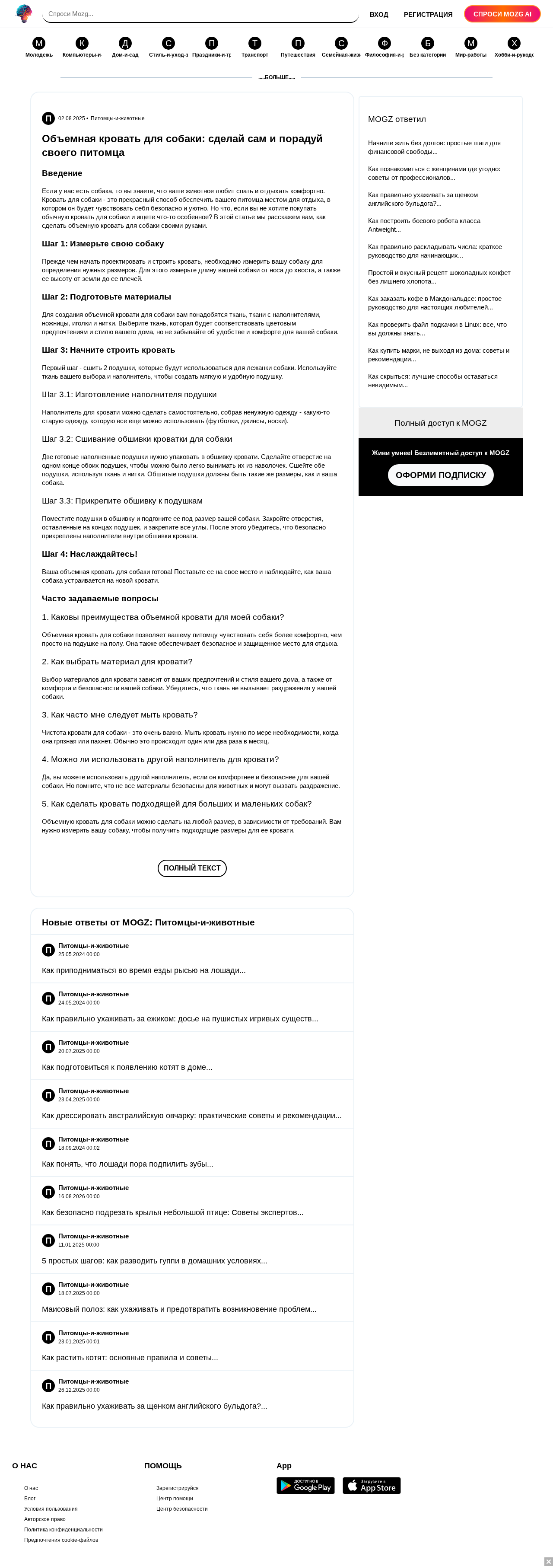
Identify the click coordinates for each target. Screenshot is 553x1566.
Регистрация (428, 14)
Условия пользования (51, 1509)
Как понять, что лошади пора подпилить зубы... (127, 1164)
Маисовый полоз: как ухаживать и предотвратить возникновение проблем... (179, 1309)
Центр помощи (174, 1499)
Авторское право (45, 1519)
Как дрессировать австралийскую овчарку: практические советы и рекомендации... (192, 1115)
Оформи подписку (441, 475)
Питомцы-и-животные (118, 118)
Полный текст (192, 868)
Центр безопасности (182, 1509)
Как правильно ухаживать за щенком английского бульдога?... (154, 1406)
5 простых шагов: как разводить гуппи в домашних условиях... (154, 1261)
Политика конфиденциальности (63, 1530)
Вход (379, 14)
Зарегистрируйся (177, 1488)
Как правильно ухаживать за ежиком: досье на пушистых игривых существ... (180, 1018)
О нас (31, 1488)
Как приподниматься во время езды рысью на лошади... (144, 970)
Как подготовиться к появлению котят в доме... (127, 1067)
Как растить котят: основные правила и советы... (130, 1357)
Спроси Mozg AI (502, 14)
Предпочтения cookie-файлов (61, 1540)
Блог (29, 1499)
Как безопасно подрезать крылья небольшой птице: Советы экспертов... (173, 1212)
